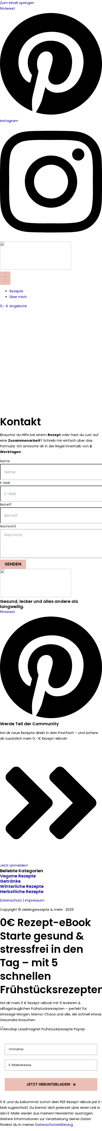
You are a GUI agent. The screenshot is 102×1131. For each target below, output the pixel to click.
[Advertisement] (51, 362)
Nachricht (8, 526)
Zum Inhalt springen (17, 2)
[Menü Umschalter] (5, 278)
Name (5, 461)
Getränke (10, 881)
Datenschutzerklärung (54, 1124)
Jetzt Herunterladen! (48, 1084)
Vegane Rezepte (18, 876)
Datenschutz (11, 900)
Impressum (34, 900)
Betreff (6, 504)
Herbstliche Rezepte (21, 891)
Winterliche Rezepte (22, 886)
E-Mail (5, 482)
